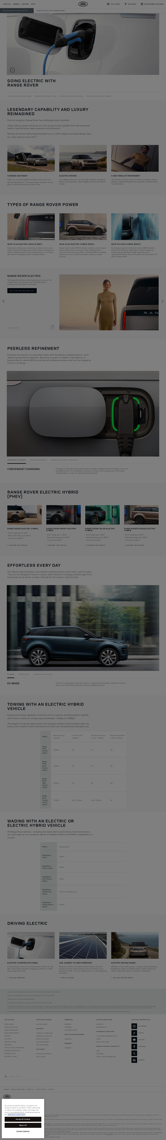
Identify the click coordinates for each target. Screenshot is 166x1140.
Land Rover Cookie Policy (16, 1114)
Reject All (23, 1125)
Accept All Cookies (23, 1119)
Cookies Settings (23, 1131)
